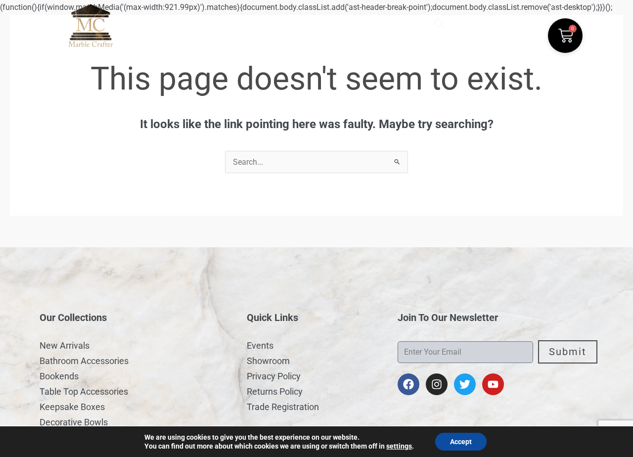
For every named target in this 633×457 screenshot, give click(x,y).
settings (399, 446)
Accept (461, 442)
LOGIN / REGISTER (366, 21)
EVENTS (303, 21)
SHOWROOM (251, 21)
